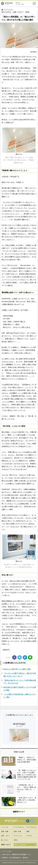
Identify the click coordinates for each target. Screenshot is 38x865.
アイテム (29, 835)
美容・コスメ (5, 835)
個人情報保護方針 (15, 857)
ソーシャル (4, 827)
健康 (27, 831)
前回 (3, 74)
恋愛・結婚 (4, 831)
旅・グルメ (4, 840)
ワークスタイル (19, 827)
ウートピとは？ (7, 851)
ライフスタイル (8, 10)
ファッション (18, 835)
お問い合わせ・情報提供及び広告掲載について (16, 854)
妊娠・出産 (17, 831)
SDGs (16, 840)
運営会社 (25, 857)
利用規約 (5, 857)
